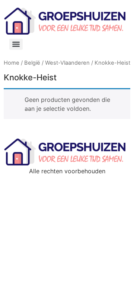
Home (11, 62)
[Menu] (16, 44)
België (32, 62)
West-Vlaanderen (67, 62)
